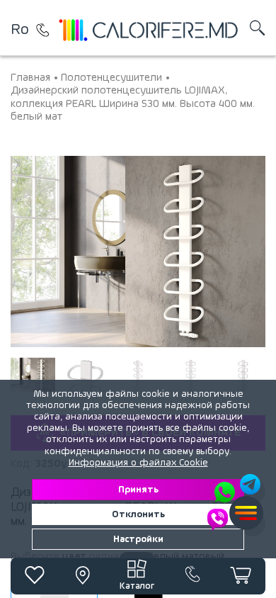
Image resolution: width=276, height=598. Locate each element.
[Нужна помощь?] (235, 502)
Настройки (138, 539)
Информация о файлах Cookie (138, 463)
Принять (138, 490)
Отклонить (138, 514)
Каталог (137, 586)
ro (20, 30)
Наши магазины (42, 30)
